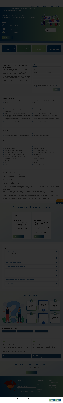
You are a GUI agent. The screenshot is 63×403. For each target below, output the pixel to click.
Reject (58, 400)
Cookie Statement (18, 400)
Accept (52, 400)
